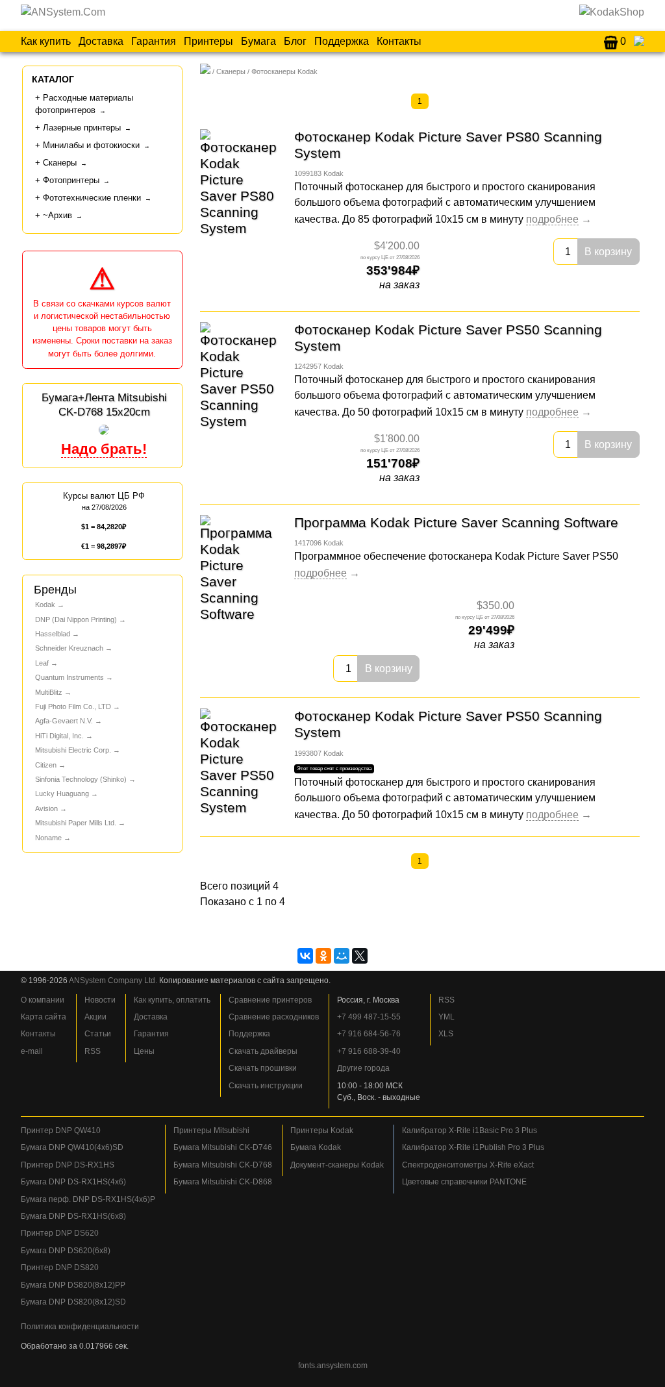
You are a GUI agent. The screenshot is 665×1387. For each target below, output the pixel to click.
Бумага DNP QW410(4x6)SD (72, 1147)
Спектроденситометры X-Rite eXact (468, 1164)
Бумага (258, 41)
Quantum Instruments (69, 677)
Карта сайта (43, 1016)
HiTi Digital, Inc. (59, 736)
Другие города (363, 1068)
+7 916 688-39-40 (369, 1051)
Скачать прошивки (263, 1068)
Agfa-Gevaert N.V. (64, 721)
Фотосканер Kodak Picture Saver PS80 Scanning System (448, 144)
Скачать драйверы (263, 1051)
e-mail (32, 1051)
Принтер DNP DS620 (60, 1233)
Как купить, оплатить (172, 1000)
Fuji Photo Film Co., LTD (73, 706)
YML (446, 1016)
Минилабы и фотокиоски (91, 145)
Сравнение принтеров (270, 1000)
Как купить (46, 41)
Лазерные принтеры (82, 127)
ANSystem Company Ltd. (113, 980)
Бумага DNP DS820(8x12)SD (73, 1301)
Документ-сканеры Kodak (337, 1164)
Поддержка (341, 41)
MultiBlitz (48, 692)
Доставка (101, 41)
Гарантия (153, 41)
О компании (42, 1000)
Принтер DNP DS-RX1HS (67, 1164)
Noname (48, 838)
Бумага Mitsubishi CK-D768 (222, 1164)
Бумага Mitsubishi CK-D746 (222, 1147)
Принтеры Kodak (321, 1130)
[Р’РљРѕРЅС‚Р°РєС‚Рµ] (305, 956)
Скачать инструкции (266, 1085)
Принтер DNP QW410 (61, 1130)
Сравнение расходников (274, 1016)
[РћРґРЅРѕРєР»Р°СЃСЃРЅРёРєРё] (323, 956)
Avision (46, 808)
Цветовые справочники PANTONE (464, 1181)
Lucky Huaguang (62, 793)
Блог (295, 41)
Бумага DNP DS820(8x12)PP (73, 1285)
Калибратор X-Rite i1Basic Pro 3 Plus (469, 1130)
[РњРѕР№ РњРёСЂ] (341, 956)
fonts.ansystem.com (333, 1365)
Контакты (399, 41)
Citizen (45, 765)
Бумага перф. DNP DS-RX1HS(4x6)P (88, 1199)
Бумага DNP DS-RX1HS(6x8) (73, 1216)
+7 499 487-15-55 (369, 1016)
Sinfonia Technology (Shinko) (81, 779)
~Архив (57, 215)
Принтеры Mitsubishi (211, 1130)
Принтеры (208, 41)
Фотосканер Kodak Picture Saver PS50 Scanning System (448, 337)
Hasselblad (52, 634)
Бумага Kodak (315, 1147)
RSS (92, 1051)
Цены (144, 1051)
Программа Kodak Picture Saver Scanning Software (456, 522)
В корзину (608, 251)
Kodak (45, 604)
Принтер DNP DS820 (60, 1267)
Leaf (42, 663)
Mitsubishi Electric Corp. (73, 750)
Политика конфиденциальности (80, 1326)
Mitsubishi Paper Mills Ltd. (75, 823)
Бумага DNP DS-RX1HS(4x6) (73, 1181)
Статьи (97, 1033)
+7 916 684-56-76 (369, 1033)
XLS (445, 1033)
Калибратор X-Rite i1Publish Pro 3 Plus (473, 1147)
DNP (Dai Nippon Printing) (76, 619)
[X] (360, 956)
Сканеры (230, 71)
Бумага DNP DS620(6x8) (65, 1250)
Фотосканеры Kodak (284, 71)
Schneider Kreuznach (69, 648)
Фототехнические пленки (92, 198)
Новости (100, 1000)
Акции (95, 1016)
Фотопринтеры (71, 180)
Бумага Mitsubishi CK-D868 (222, 1181)
